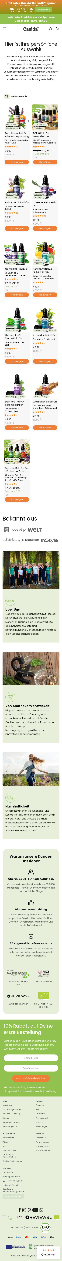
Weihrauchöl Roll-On (45, 401)
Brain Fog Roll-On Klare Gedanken (14, 403)
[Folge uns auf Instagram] (24, 1210)
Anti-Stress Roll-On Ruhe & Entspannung (17, 134)
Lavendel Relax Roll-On (44, 204)
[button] (17, 146)
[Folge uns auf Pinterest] (29, 1210)
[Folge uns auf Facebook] (20, 1210)
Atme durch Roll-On (44, 335)
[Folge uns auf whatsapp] (41, 1210)
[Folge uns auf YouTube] (35, 1210)
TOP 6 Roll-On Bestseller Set (41, 134)
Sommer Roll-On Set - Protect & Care (17, 469)
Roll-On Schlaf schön (17, 202)
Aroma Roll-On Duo (16, 269)
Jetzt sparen (43, 9)
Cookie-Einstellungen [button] (12, 1161)
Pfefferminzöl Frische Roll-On (13, 337)
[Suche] (50, 29)
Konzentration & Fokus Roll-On (42, 270)
